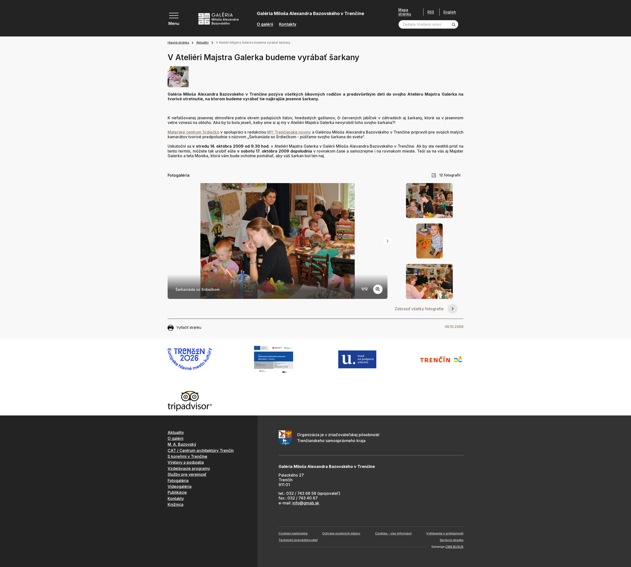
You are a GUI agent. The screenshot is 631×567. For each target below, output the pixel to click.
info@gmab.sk (305, 502)
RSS (430, 12)
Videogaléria (180, 486)
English (449, 12)
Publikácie (177, 492)
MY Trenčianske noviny (289, 132)
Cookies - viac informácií (393, 533)
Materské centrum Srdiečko (193, 132)
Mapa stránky (404, 12)
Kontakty (287, 24)
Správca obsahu (451, 540)
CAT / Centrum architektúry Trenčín (201, 450)
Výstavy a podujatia (186, 462)
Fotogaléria (178, 480)
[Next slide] (387, 241)
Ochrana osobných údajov (341, 533)
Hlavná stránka (178, 42)
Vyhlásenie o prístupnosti (444, 533)
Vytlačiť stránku (188, 327)
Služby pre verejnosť (187, 474)
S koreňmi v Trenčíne (187, 456)
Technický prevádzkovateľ (298, 540)
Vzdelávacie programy (189, 468)
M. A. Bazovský (182, 444)
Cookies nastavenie (293, 533)
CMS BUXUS (454, 547)
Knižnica (175, 504)
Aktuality (202, 42)
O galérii (265, 24)
